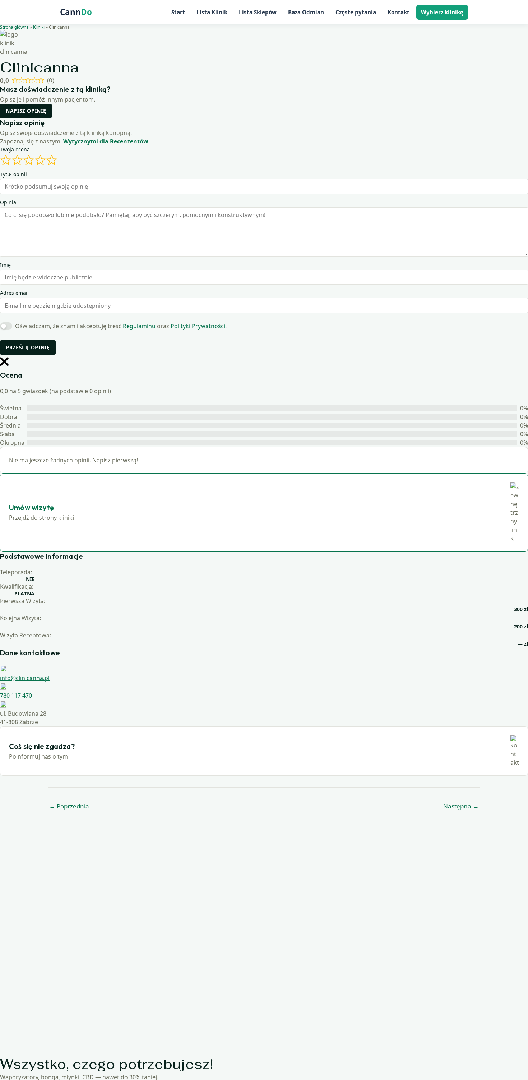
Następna (461, 806)
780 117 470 (16, 695)
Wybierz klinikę (442, 12)
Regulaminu (139, 326)
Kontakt (398, 12)
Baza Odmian (306, 12)
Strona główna (14, 27)
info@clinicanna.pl (25, 678)
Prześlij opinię (28, 347)
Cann (76, 12)
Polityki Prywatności (198, 326)
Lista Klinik (211, 12)
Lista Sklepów (258, 12)
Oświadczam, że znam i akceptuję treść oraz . (121, 326)
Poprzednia (69, 806)
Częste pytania (355, 12)
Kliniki (39, 27)
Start (178, 12)
